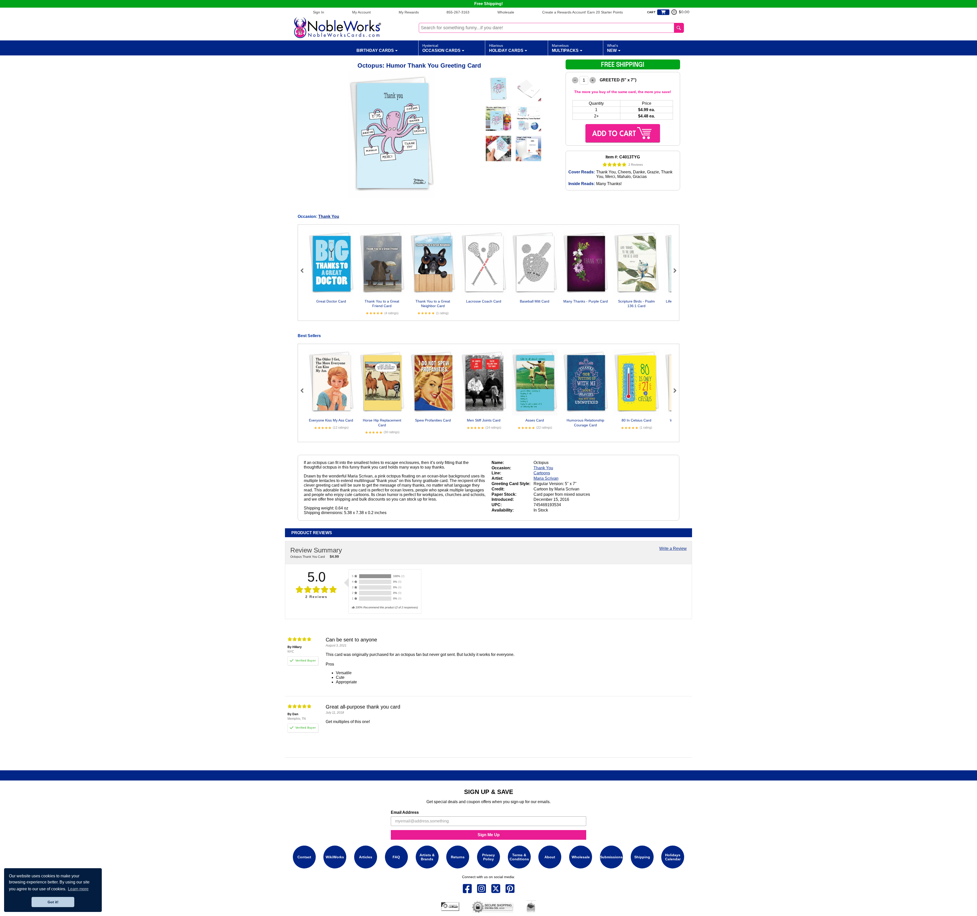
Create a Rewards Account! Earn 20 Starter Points (582, 12)
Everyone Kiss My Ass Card (331, 420)
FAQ (396, 857)
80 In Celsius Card (636, 420)
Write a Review (673, 548)
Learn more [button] (78, 889)
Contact (304, 857)
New (612, 48)
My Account (361, 12)
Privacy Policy (488, 857)
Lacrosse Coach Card (483, 301)
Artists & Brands (427, 857)
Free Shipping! (488, 4)
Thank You (328, 216)
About (549, 857)
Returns (458, 857)
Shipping (642, 857)
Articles (365, 857)
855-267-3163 (458, 12)
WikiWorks (335, 857)
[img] (614, 164)
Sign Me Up (489, 835)
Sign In (318, 12)
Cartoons (542, 473)
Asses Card (534, 420)
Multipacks (565, 48)
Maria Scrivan (546, 478)
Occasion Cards (441, 48)
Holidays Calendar (673, 857)
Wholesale (505, 12)
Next (673, 270)
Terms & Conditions (519, 857)
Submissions (611, 857)
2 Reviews (635, 165)
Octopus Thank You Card (307, 557)
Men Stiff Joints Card (483, 420)
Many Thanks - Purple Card (585, 301)
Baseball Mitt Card (534, 301)
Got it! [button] (53, 902)
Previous (304, 270)
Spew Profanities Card (433, 420)
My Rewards (409, 12)
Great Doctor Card (331, 301)
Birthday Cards (375, 50)
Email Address (405, 812)
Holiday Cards (506, 48)
